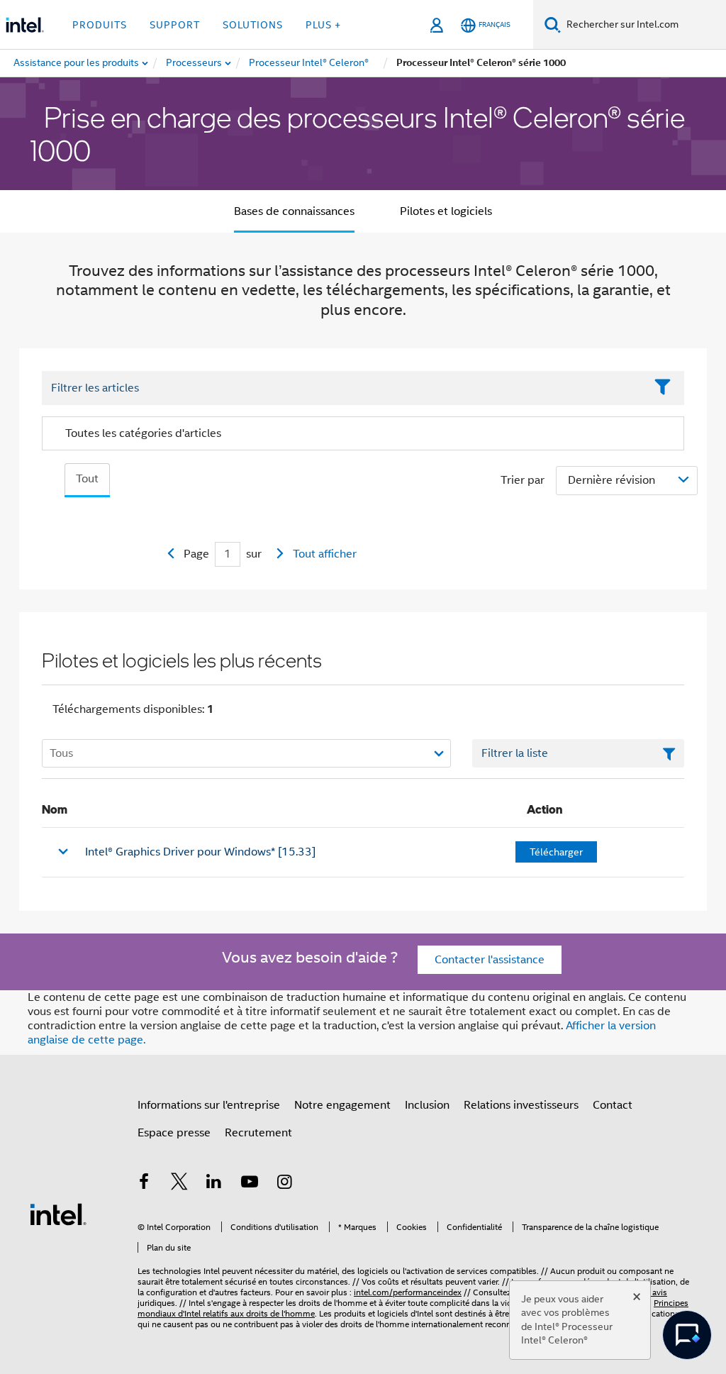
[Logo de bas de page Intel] (58, 1214)
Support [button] (175, 24)
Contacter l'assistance (489, 960)
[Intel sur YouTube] (250, 1184)
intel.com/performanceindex (408, 1292)
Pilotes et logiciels (446, 211)
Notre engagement (342, 1105)
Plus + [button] (323, 24)
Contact (612, 1105)
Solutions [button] (253, 24)
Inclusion (427, 1105)
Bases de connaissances (294, 211)
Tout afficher (325, 554)
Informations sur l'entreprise (209, 1105)
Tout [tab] (87, 479)
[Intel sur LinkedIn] (214, 1184)
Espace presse (174, 1133)
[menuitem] (194, 63)
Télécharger (556, 852)
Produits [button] (99, 24)
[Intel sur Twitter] (179, 1184)
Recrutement (258, 1133)
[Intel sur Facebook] (144, 1184)
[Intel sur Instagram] (284, 1184)
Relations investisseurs (521, 1105)
